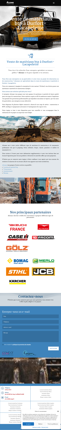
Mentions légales (44, 427)
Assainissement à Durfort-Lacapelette (45, 408)
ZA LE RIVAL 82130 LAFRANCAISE (14, 394)
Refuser (40, 424)
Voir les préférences (53, 424)
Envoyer (53, 348)
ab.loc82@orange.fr (9, 399)
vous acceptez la (17, 344)
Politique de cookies (37, 427)
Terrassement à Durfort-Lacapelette (46, 406)
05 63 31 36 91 (30, 39)
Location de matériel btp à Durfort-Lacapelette (46, 403)
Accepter (28, 424)
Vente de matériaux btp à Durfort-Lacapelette (30, 23)
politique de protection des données (22, 344)
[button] (58, 411)
